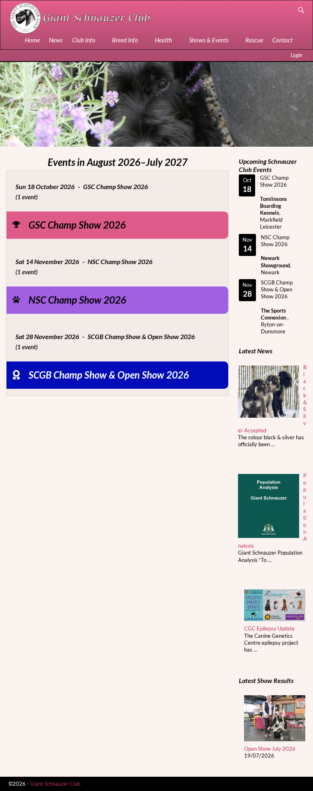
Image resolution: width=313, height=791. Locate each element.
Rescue (254, 40)
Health (163, 40)
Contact (282, 40)
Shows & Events (209, 40)
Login (296, 55)
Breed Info (125, 40)
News (56, 40)
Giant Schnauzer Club (55, 783)
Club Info (83, 40)
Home (32, 40)
